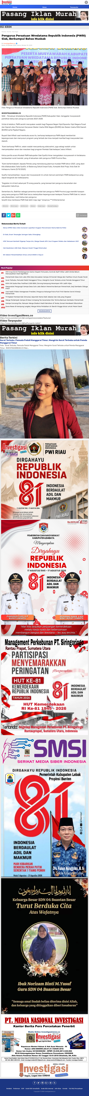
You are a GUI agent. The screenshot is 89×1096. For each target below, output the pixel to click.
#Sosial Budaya (53, 206)
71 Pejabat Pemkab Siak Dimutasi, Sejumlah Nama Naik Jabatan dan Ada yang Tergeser (38, 297)
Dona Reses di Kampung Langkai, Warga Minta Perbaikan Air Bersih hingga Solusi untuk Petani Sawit (44, 306)
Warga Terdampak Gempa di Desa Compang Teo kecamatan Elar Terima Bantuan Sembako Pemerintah (44, 300)
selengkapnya (44, 311)
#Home (5, 206)
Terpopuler (74, 7)
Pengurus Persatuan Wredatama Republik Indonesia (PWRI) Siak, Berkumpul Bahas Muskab (44, 37)
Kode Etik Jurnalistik (33, 1088)
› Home (8, 32)
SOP (22, 1088)
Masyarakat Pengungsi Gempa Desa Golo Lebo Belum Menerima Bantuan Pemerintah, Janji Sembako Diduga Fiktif (47, 287)
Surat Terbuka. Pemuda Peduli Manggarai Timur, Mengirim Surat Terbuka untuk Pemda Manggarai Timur (45, 280)
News (44, 7)
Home (15, 7)
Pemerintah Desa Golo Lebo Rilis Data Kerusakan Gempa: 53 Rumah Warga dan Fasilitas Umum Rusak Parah (47, 277)
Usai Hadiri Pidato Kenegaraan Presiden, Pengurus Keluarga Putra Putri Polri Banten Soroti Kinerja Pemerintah (43, 292)
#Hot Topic (14, 206)
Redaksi (9, 1088)
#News (33, 206)
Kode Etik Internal (47, 1088)
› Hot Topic (14, 32)
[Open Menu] (86, 2)
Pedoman (16, 1088)
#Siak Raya (41, 206)
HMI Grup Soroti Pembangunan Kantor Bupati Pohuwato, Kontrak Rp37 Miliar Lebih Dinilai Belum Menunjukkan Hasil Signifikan (42, 273)
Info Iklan (58, 1088)
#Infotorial (24, 206)
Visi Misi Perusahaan (76, 1088)
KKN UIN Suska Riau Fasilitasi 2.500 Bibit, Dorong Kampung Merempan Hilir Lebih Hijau (39, 283)
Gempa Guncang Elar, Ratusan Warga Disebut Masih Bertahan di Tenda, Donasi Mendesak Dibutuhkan (44, 303)
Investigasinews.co (49, 1091)
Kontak (65, 1088)
